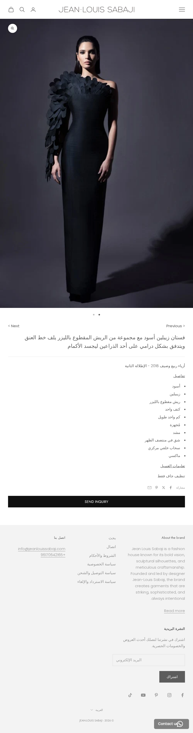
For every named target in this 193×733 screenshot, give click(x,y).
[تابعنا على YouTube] (143, 695)
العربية (99, 710)
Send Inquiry (96, 501)
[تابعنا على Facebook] (182, 695)
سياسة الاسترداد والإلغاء (96, 581)
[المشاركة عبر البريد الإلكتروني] (150, 488)
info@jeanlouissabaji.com (41, 548)
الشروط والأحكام (102, 555)
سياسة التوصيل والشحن (96, 572)
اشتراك (172, 676)
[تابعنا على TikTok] (130, 695)
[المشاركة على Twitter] (164, 488)
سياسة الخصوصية (101, 564)
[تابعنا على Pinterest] (156, 695)
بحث (112, 538)
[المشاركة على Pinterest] (157, 488)
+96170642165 (53, 554)
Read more (174, 610)
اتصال (111, 546)
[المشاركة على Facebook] (171, 488)
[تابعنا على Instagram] (169, 695)
